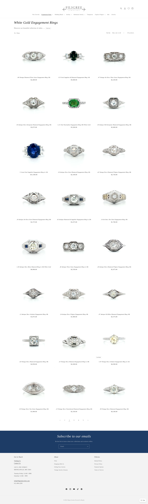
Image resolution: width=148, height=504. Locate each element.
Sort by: (108, 33)
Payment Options (99, 467)
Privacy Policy (98, 464)
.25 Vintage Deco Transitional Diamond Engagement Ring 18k (74, 409)
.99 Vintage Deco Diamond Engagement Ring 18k (114, 409)
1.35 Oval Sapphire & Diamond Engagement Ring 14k (74, 77)
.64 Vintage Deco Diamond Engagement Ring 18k (33, 361)
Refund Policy (98, 461)
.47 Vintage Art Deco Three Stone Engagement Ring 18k (114, 77)
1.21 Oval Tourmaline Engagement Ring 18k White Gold (74, 125)
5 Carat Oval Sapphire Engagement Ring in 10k (34, 172)
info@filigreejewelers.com (22, 481)
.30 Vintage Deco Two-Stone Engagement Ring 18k (34, 409)
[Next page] (88, 420)
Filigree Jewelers (71, 500)
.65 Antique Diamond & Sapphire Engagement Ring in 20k (74, 219)
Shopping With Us (59, 464)
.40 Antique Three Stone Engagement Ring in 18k (74, 267)
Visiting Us (17, 461)
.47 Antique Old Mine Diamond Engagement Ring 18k (114, 314)
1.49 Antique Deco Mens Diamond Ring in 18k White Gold (34, 267)
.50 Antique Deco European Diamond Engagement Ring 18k (33, 125)
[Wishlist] (129, 8)
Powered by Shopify (80, 500)
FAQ (55, 461)
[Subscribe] (87, 446)
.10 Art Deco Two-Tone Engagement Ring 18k (114, 219)
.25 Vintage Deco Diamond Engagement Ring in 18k (74, 361)
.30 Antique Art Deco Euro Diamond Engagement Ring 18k (34, 219)
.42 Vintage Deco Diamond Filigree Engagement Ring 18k (114, 172)
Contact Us (17, 463)
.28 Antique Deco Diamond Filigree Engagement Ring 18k (114, 267)
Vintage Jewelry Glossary (61, 470)
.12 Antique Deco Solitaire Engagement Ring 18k (33, 314)
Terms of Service (99, 470)
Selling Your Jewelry (59, 467)
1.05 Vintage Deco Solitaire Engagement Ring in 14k (114, 361)
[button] (47, 14)
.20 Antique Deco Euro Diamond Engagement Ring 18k (74, 172)
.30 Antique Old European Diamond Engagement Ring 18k (114, 125)
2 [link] (69, 420)
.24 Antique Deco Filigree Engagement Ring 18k (74, 314)
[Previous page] (60, 420)
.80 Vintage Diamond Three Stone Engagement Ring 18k (33, 77)
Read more (48, 28)
